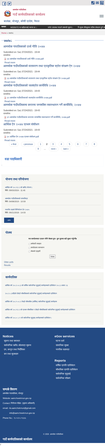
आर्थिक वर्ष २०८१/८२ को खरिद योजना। (19, 187)
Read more (10, 62)
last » (65, 149)
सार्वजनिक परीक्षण (63, 378)
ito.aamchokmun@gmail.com (22, 408)
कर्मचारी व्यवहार (36, 243)
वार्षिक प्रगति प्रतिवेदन (65, 365)
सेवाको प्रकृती (35, 251)
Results (7, 265)
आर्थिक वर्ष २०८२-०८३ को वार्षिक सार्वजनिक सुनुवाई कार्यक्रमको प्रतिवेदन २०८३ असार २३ (36, 285)
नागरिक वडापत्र (62, 349)
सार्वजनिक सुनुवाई (63, 373)
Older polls (8, 262)
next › (53, 149)
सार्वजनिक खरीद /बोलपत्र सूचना (17, 345)
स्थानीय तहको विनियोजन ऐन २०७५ (17, 209)
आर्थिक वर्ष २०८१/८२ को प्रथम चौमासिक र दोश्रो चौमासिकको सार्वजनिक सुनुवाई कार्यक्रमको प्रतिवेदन (40, 309)
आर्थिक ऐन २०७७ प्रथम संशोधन (21, 124)
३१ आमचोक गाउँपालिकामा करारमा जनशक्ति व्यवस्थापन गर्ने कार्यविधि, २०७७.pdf (38, 117)
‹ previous (28, 144)
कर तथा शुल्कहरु (11, 354)
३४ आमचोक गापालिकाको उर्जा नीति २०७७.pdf (25, 59)
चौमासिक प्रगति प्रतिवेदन (67, 369)
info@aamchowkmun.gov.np (22, 413)
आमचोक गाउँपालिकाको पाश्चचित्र (16, 198)
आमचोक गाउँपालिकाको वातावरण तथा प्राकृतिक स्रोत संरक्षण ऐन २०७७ (41, 66)
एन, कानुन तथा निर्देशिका (14, 349)
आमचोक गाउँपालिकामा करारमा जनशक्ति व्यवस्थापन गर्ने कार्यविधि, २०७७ (42, 104)
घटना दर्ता (60, 341)
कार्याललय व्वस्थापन (37, 247)
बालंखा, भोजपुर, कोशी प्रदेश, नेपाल (21, 21)
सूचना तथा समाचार (12, 341)
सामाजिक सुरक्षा (62, 345)
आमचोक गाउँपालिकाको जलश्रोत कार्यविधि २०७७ (29, 85)
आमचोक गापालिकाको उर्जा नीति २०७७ (24, 46)
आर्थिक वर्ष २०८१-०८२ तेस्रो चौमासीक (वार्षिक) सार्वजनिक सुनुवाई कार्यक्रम (31, 301)
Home (4, 33)
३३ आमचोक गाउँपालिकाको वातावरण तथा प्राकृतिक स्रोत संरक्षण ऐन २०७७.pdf (38, 78)
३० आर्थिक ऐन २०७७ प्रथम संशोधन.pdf (23, 136)
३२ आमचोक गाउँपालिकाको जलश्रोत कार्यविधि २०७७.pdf (29, 97)
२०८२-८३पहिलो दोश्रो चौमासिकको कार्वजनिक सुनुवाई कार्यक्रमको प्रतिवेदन (31, 293)
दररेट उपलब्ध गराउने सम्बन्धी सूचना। (58, 27)
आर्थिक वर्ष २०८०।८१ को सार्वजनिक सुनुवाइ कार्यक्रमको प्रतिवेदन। (28, 318)
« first (13, 144)
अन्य (9, 220)
